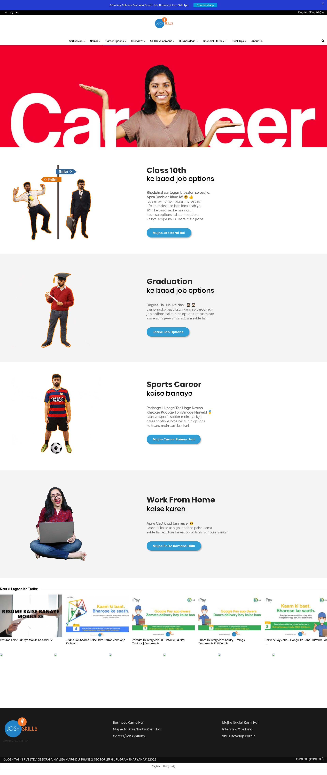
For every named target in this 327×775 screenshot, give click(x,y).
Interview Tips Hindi (237, 729)
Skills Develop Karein (238, 736)
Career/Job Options (129, 736)
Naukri (94, 41)
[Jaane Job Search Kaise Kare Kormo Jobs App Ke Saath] (97, 616)
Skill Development (161, 41)
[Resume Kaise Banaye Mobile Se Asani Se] (31, 616)
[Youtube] (17, 12)
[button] (323, 41)
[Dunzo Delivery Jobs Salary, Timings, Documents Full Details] (229, 616)
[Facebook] (6, 12)
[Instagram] (11, 12)
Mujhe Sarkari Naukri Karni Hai (137, 729)
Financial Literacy (213, 41)
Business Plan (187, 41)
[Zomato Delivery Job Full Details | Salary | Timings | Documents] (163, 616)
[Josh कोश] (163, 22)
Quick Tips (238, 41)
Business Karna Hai (128, 722)
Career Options (114, 41)
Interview (137, 41)
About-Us (256, 41)
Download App (205, 5)
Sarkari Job (75, 41)
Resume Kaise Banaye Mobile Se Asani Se (26, 640)
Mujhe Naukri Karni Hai (240, 722)
